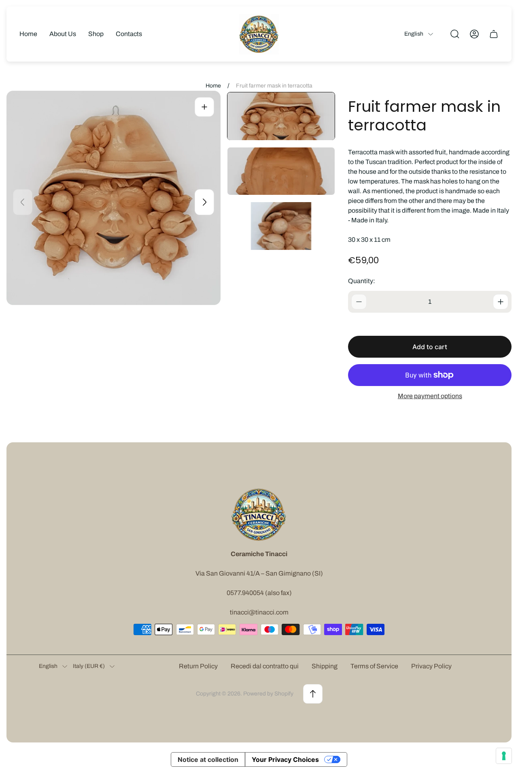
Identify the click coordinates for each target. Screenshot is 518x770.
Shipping (325, 666)
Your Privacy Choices (285, 759)
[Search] (455, 34)
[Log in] (474, 34)
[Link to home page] (259, 514)
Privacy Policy (431, 666)
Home (213, 86)
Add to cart (429, 347)
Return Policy (198, 666)
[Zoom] (204, 107)
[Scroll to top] (313, 694)
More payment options (430, 395)
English (413, 34)
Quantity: (361, 280)
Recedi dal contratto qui (265, 666)
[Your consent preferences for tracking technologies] (504, 756)
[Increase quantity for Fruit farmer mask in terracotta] (500, 301)
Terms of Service (374, 666)
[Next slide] (204, 202)
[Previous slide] (22, 202)
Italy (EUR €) (89, 666)
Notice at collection (208, 759)
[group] (281, 116)
